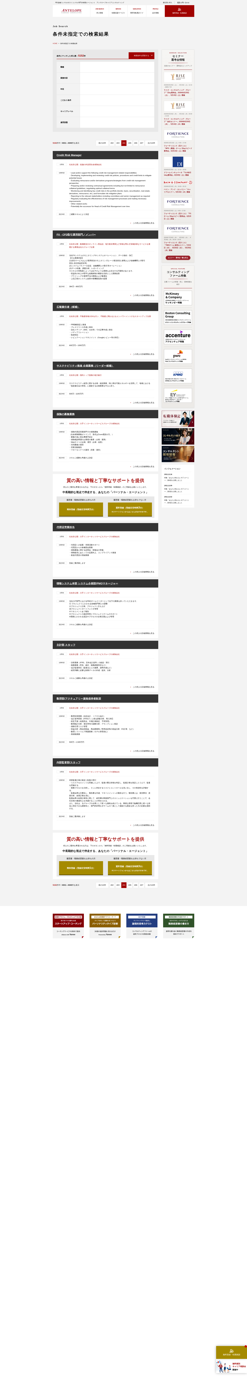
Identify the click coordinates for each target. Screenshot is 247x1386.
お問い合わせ (184, 2)
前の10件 (102, 143)
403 (118, 143)
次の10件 (151, 143)
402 (112, 143)
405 (129, 143)
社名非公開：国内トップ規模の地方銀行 (85, 375)
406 (135, 143)
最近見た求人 (167, 2)
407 (141, 143)
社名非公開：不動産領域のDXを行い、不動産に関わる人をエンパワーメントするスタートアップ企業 (110, 316)
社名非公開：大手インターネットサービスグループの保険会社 (94, 424)
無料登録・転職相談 (179, 13)
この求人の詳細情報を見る (143, 223)
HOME (55, 43)
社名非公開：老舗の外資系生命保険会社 (85, 165)
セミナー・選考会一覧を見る (178, 258)
